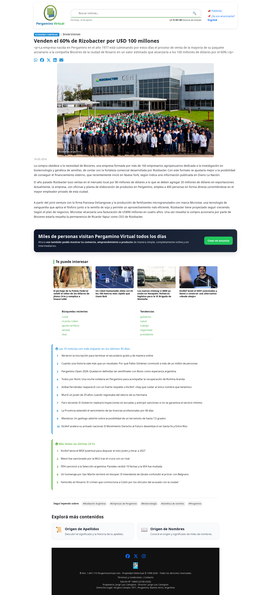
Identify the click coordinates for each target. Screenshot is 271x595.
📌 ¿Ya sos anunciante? (221, 18)
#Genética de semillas (172, 503)
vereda (66, 330)
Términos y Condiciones (130, 577)
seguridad (146, 330)
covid (65, 317)
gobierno (145, 317)
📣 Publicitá (215, 11)
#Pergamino (195, 503)
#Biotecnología (149, 503)
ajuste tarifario (70, 325)
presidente (146, 334)
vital (64, 334)
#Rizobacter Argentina (94, 503)
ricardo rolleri (70, 321)
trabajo (144, 325)
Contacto (148, 577)
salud (143, 321)
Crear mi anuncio (218, 240)
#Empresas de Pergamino (123, 503)
